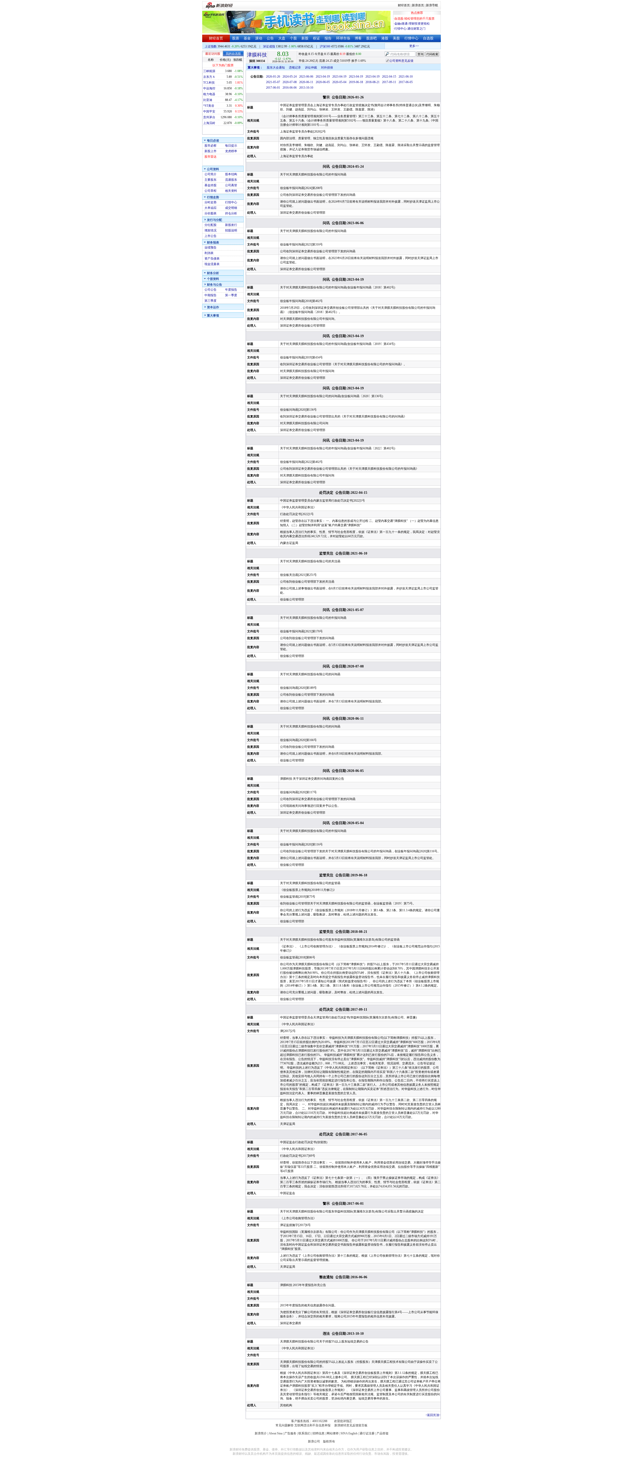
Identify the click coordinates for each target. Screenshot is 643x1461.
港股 (384, 38)
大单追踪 (210, 208)
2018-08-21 (372, 82)
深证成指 (269, 46)
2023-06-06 (306, 76)
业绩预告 (210, 247)
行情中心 (411, 38)
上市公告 (210, 236)
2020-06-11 (306, 82)
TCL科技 (209, 82)
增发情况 (210, 230)
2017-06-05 (406, 82)
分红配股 (210, 225)
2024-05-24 (290, 76)
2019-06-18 (356, 82)
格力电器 (209, 94)
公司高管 (231, 185)
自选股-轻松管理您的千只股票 (414, 18)
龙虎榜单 (231, 151)
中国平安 (209, 111)
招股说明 (231, 230)
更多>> (401, 46)
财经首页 (404, 5)
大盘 (281, 38)
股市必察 (210, 145)
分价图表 (210, 213)
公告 (270, 38)
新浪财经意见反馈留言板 (350, 1425)
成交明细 (231, 208)
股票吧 (371, 38)
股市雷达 (210, 156)
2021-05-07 (273, 82)
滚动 (258, 38)
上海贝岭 (209, 123)
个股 (293, 38)
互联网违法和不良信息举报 (312, 1425)
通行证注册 (366, 1433)
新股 (304, 38)
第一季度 (231, 295)
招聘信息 (318, 1433)
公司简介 (210, 174)
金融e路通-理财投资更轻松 (412, 23)
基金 (247, 38)
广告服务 (290, 1433)
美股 (396, 38)
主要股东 (210, 179)
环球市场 (343, 38)
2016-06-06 (290, 87)
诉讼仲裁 (311, 67)
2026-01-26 (273, 76)
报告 (328, 38)
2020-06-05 (323, 82)
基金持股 (210, 185)
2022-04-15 (389, 76)
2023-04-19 (323, 76)
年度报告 (231, 289)
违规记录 (295, 67)
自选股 (428, 38)
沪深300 (325, 46)
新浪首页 (418, 5)
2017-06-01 (273, 87)
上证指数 (211, 46)
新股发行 (231, 225)
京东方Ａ (209, 77)
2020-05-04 (339, 82)
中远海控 (209, 88)
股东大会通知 (276, 67)
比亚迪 (207, 100)
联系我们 (304, 1433)
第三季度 (210, 300)
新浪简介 (261, 1433)
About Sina (275, 1433)
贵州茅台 (209, 117)
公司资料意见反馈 (401, 61)
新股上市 (210, 151)
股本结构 (231, 174)
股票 (235, 38)
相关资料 (231, 191)
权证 (316, 38)
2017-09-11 (389, 82)
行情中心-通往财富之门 (409, 28)
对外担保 (327, 67)
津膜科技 (257, 54)
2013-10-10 (306, 87)
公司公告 (210, 289)
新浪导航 (432, 5)
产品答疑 (383, 1433)
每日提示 (231, 145)
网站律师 (333, 1433)
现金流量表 (212, 264)
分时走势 (210, 202)
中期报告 (210, 295)
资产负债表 (212, 258)
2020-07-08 (290, 82)
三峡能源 (209, 71)
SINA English (349, 1433)
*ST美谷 (208, 105)
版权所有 (329, 1441)
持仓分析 (231, 213)
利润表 (208, 253)
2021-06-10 (406, 76)
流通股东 (231, 179)
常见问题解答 (285, 1425)
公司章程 (210, 191)
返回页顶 (433, 1415)
